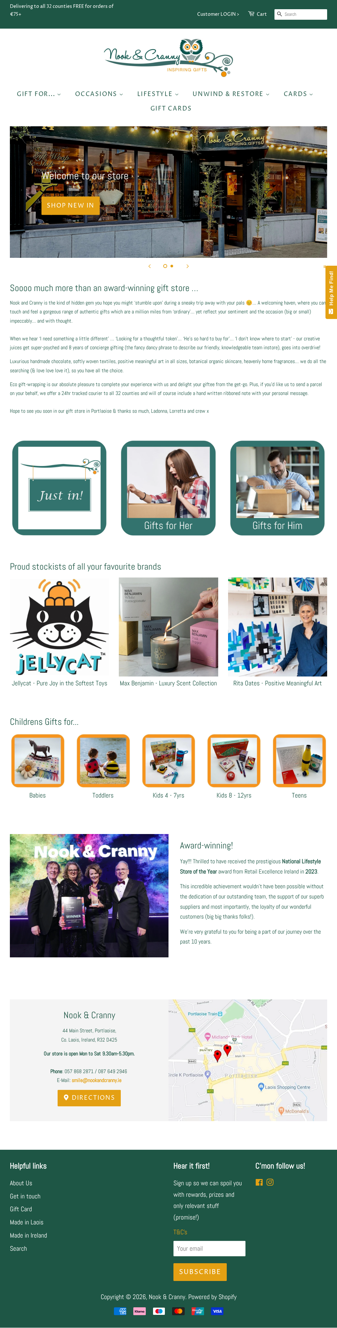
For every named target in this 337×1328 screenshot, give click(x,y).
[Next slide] (187, 266)
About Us (21, 1183)
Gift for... (37, 94)
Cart (262, 14)
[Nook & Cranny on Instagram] (269, 1183)
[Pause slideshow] (325, 266)
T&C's (180, 1232)
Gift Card (21, 1209)
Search (18, 1248)
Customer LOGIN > (218, 14)
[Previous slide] (149, 266)
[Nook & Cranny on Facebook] (259, 1183)
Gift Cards (171, 109)
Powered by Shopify (212, 1296)
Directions (92, 1098)
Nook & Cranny (167, 1296)
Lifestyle (156, 94)
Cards (296, 94)
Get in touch (25, 1196)
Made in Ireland (28, 1235)
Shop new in (70, 206)
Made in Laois (26, 1222)
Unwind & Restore (229, 94)
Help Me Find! (331, 290)
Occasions (97, 94)
